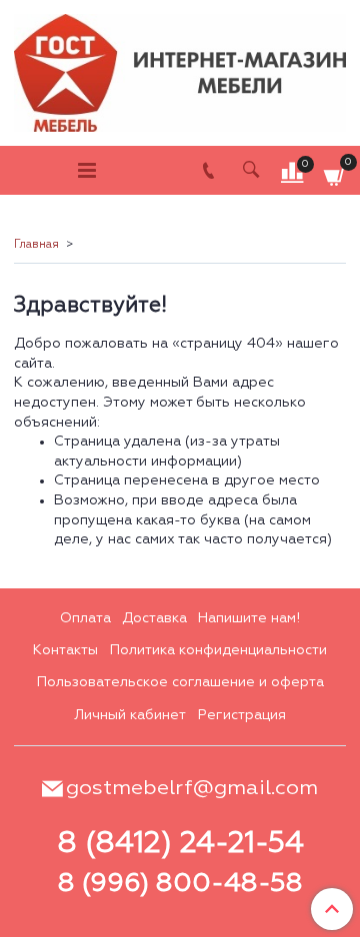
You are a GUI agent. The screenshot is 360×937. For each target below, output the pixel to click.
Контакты (65, 650)
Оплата (85, 618)
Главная (36, 245)
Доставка (154, 618)
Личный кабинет (130, 715)
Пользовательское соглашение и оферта (180, 682)
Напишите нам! (249, 618)
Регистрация (242, 715)
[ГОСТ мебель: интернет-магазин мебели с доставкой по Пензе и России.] (180, 68)
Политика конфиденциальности (218, 650)
